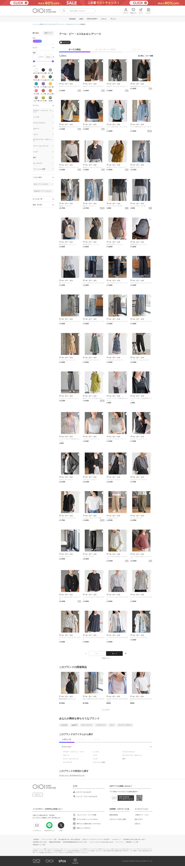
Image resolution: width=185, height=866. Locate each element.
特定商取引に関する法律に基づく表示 (134, 839)
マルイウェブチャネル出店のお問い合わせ (101, 842)
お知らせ (137, 824)
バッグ (95, 759)
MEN (81, 19)
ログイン (38, 795)
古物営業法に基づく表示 (40, 842)
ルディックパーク (87, 725)
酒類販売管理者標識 (54, 842)
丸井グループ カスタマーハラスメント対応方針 (96, 839)
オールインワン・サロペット (132, 755)
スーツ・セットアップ (70, 759)
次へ (113, 653)
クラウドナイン (101, 725)
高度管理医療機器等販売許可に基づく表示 (75, 842)
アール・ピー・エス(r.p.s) (64, 24)
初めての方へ (139, 819)
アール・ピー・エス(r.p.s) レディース (71, 775)
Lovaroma (64, 725)
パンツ (95, 755)
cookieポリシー (116, 839)
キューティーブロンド (125, 725)
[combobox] (77, 10)
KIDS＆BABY (92, 19)
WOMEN (72, 19)
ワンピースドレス (129, 752)
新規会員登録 (113, 815)
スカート (66, 755)
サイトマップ (119, 842)
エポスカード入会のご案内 (117, 819)
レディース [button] (37, 41)
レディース (76, 24)
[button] (43, 48)
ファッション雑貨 (99, 762)
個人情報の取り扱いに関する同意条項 (69, 839)
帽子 (124, 759)
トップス (96, 752)
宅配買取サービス (131, 842)
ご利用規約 (36, 839)
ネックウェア (67, 762)
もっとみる (105, 709)
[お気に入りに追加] (79, 674)
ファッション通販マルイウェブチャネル (44, 24)
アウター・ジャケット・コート (73, 752)
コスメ (103, 19)
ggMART (74, 725)
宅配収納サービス (38, 844)
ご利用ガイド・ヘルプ (142, 815)
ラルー (112, 725)
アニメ (113, 19)
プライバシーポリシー (48, 839)
